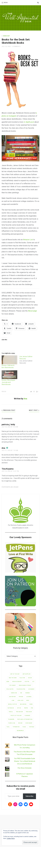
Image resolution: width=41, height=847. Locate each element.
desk (7, 681)
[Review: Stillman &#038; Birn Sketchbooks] (9, 359)
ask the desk (13, 677)
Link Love (20, 700)
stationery (28, 723)
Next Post (33, 410)
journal (29, 696)
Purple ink (11, 723)
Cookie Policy (11, 838)
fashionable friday (25, 685)
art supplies (26, 674)
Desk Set (6, 36)
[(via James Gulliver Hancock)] (28, 359)
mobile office (12, 704)
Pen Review (19, 711)
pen (32, 708)
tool (8, 726)
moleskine (23, 704)
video (24, 726)
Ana (25, 398)
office (19, 708)
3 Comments (16, 46)
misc (27, 700)
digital (27, 681)
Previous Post (9, 410)
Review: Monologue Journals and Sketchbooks (8, 382)
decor (30, 677)
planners (11, 719)
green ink (14, 692)
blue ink (22, 677)
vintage (31, 726)
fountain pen (21, 689)
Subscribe (29, 796)
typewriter (16, 726)
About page (32, 311)
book (4, 391)
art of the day (15, 674)
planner (27, 715)
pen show (29, 711)
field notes (9, 689)
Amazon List (28, 240)
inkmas (27, 692)
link (13, 700)
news (31, 704)
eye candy (13, 685)
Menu (6, 2)
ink (21, 692)
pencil (11, 711)
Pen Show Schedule (24, 768)
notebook (11, 708)
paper (26, 708)
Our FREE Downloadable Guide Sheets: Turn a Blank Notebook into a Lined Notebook (24, 761)
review (20, 723)
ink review (12, 696)
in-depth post (29, 122)
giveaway (31, 689)
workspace (20, 730)
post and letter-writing (24, 719)
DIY (33, 681)
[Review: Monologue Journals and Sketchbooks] (9, 374)
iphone (21, 696)
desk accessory (17, 681)
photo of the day (16, 715)
